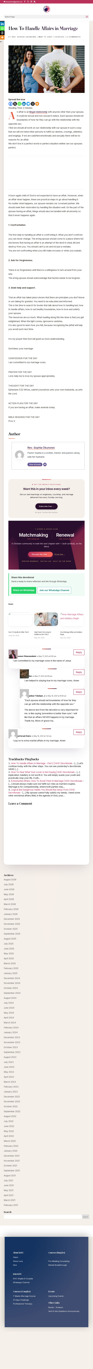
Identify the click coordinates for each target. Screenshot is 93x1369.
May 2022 (9, 1131)
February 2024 (11, 1027)
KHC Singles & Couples (23, 1278)
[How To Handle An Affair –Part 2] (20, 619)
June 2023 (9, 1067)
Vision (15, 1257)
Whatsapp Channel (21, 1282)
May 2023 (9, 1072)
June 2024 (9, 1008)
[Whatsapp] (19, 104)
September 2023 (12, 1052)
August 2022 (10, 1116)
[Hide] (1, 42)
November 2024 (12, 983)
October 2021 (10, 1165)
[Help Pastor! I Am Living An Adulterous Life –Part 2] (46, 619)
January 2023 (11, 1091)
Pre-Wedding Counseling (58, 1261)
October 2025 (11, 929)
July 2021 (8, 1180)
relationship (41, 112)
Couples (59, 37)
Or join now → (59, 554)
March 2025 (10, 963)
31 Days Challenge (21, 1300)
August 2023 (10, 1057)
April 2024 (9, 1017)
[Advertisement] (46, 173)
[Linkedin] (24, 104)
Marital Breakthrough (57, 1265)
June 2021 (9, 1185)
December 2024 (12, 978)
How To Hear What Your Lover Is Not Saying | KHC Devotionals (43, 772)
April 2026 (9, 899)
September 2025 (12, 933)
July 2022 (8, 1121)
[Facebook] (11, 104)
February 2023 (11, 1086)
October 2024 (11, 988)
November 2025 (12, 924)
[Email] (45, 464)
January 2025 (10, 973)
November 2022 (12, 1101)
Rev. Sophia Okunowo (24, 37)
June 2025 (9, 948)
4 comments (73, 37)
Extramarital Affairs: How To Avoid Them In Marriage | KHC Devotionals (46, 781)
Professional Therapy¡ (22, 1304)
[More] (37, 104)
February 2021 (11, 1205)
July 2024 (9, 1003)
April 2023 (9, 1077)
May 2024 (9, 1013)
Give (15, 1265)
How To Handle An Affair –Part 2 (18, 632)
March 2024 (10, 1022)
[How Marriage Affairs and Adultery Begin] (72, 619)
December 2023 (12, 1037)
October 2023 (11, 1047)
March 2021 (9, 1200)
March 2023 (10, 1082)
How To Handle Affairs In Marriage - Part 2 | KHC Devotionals (41, 763)
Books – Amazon (55, 1307)
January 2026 (11, 914)
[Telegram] (28, 104)
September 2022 (12, 1111)
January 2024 (11, 1032)
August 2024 (10, 998)
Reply (79, 652)
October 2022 (11, 1106)
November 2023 (12, 1042)
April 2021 (8, 1195)
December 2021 (11, 1156)
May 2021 (8, 1190)
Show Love (18, 1261)
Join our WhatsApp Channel (54, 590)
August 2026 (10, 879)
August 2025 (10, 938)
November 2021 (12, 1160)
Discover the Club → (40, 554)
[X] (15, 104)
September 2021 (12, 1170)
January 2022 (10, 1151)
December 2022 (12, 1096)
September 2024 (12, 993)
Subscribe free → (46, 506)
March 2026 (10, 904)
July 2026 (9, 884)
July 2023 (9, 1062)
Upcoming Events (56, 1296)
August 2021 (10, 1175)
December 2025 (12, 919)
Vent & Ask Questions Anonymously (63, 1311)
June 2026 (9, 889)
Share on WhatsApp (23, 590)
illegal (32, 112)
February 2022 (11, 1146)
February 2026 (11, 909)
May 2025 (9, 953)
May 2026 (9, 894)
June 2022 (9, 1126)
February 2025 (11, 968)
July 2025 (8, 943)
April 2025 (9, 958)
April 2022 (9, 1136)
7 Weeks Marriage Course (24, 1296)
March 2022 (10, 1141)
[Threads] (33, 104)
